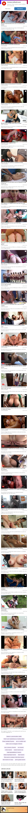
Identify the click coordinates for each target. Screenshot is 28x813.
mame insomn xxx (18, 749)
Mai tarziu (7, 8)
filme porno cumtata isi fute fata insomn (14, 757)
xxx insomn (21, 747)
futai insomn (21, 754)
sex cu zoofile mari (21, 741)
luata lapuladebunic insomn (14, 752)
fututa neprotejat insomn (10, 754)
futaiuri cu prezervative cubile (14, 736)
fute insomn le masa (8, 759)
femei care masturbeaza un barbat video (14, 739)
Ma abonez (20, 8)
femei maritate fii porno (8, 741)
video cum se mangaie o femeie (14, 743)
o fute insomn (8, 749)
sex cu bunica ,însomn (10, 747)
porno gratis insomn (20, 759)
